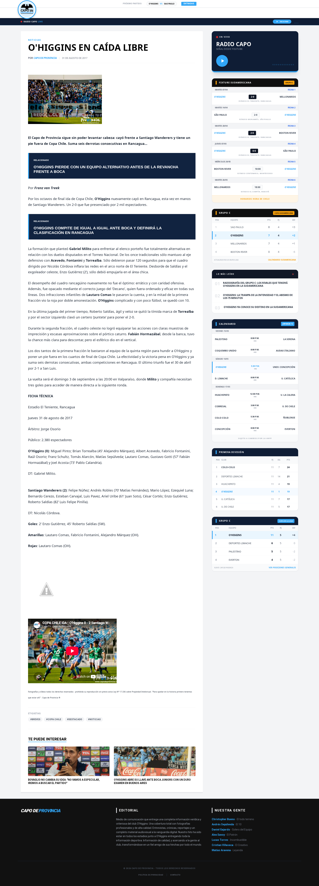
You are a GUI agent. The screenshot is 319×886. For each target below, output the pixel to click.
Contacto (175, 875)
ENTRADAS (188, 3)
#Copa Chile (53, 719)
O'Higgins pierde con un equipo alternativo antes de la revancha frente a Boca (106, 169)
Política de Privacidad (150, 875)
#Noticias (94, 719)
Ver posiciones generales (282, 567)
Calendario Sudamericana (282, 259)
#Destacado (74, 719)
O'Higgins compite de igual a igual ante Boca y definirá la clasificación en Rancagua (98, 230)
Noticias (34, 40)
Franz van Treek (46, 188)
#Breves (35, 719)
